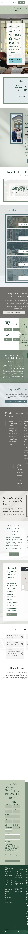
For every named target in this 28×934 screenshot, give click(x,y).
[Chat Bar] (14, 932)
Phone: (14, 809)
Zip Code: (15, 819)
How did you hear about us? (16, 825)
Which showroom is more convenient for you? (8, 826)
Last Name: (15, 804)
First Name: (7, 804)
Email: (6, 809)
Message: (7, 833)
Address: (7, 814)
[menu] (2, 2)
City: (6, 819)
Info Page (7, 929)
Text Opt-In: (7, 841)
